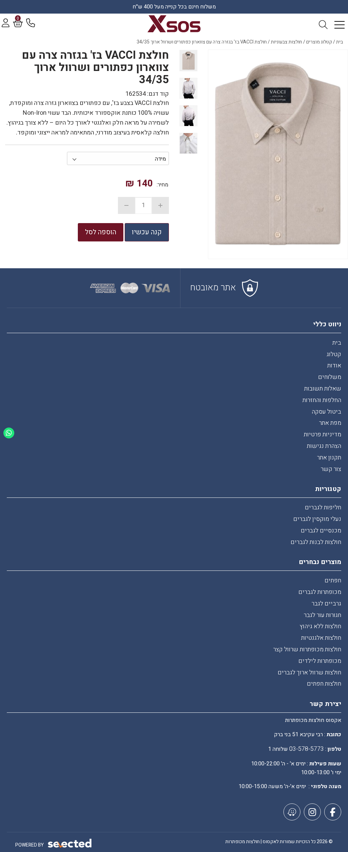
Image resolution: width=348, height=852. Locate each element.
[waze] (291, 811)
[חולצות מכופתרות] (174, 23)
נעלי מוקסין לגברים (317, 519)
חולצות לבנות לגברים (316, 542)
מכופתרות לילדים (319, 661)
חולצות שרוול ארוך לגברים (309, 672)
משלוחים (329, 377)
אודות (334, 365)
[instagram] (312, 811)
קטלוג (334, 354)
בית (336, 342)
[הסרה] (126, 205)
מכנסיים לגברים (321, 530)
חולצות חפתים (324, 683)
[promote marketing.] (70, 843)
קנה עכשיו (147, 232)
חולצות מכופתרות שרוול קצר (307, 649)
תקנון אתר (329, 457)
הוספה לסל (100, 232)
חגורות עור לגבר (322, 615)
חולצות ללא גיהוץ (320, 626)
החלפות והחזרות (321, 400)
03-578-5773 (306, 749)
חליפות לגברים (323, 507)
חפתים (333, 580)
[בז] (278, 154)
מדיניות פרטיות (322, 434)
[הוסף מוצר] (160, 205)
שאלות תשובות (322, 388)
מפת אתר (330, 423)
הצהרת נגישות (324, 446)
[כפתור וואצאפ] (8, 433)
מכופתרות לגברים (319, 592)
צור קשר (331, 469)
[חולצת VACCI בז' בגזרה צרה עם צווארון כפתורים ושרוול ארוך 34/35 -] (188, 60)
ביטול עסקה (326, 411)
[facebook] (332, 811)
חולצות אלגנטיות (321, 637)
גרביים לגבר (326, 603)
